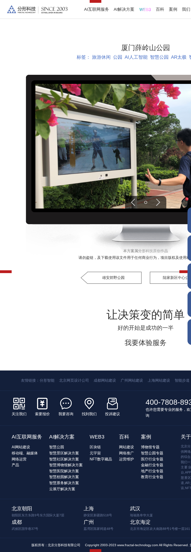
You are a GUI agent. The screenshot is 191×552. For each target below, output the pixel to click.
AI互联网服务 (96, 9)
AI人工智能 (136, 57)
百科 (160, 9)
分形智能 (47, 380)
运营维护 (126, 459)
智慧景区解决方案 (64, 453)
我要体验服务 (146, 342)
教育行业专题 (152, 477)
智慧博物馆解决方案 (66, 465)
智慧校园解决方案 (64, 477)
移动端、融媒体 (25, 453)
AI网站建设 (21, 447)
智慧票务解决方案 (64, 483)
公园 (117, 57)
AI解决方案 (124, 9)
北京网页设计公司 (74, 380)
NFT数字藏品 (101, 459)
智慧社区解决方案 (64, 459)
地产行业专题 (152, 471)
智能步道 (182, 380)
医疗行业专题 (152, 459)
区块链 (95, 447)
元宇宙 (95, 453)
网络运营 (19, 459)
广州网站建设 (132, 380)
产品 (15, 465)
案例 (173, 9)
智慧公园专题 (152, 453)
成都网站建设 (105, 380)
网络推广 (126, 453)
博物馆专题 (150, 447)
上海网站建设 (159, 380)
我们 (186, 9)
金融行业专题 (152, 465)
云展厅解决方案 (62, 489)
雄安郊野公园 (113, 278)
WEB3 (97, 437)
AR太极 (179, 57)
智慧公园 (159, 57)
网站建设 (126, 447)
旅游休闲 (101, 57)
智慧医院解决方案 (64, 471)
